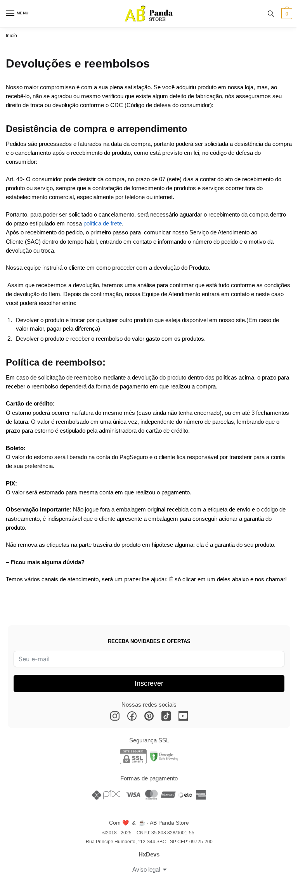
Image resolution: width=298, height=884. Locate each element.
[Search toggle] (271, 13)
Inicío (11, 35)
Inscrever (149, 683)
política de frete (102, 223)
